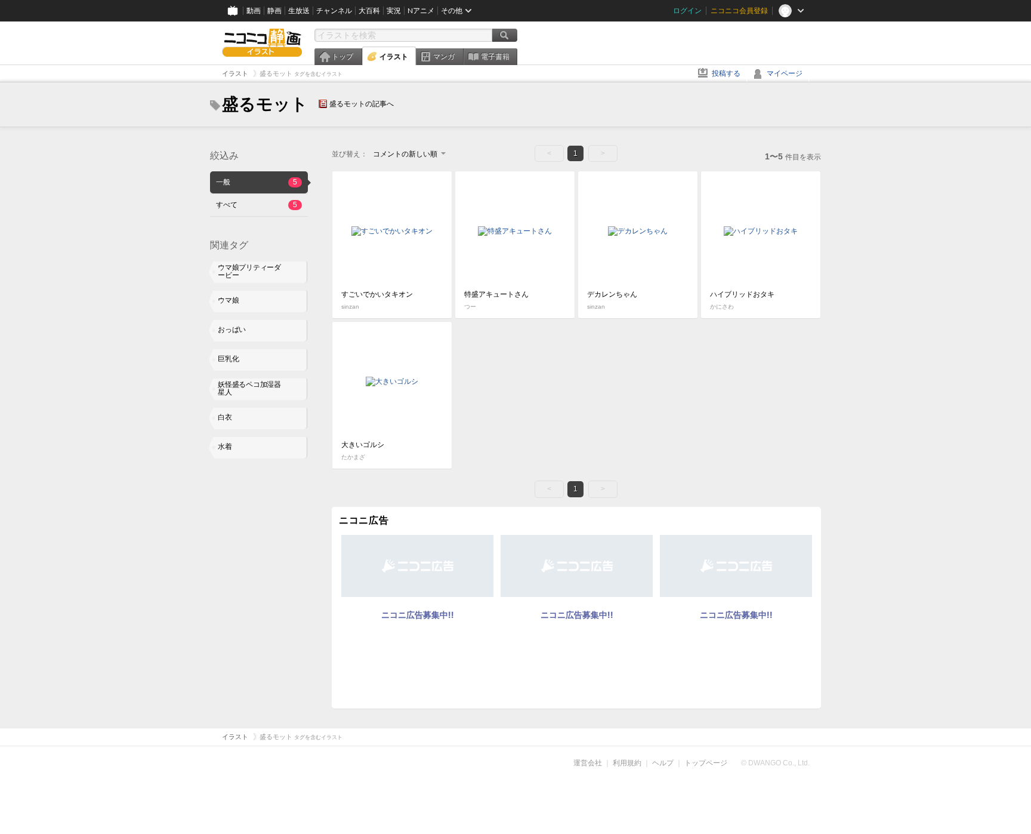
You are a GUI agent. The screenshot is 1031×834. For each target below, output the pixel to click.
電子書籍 (495, 57)
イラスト (393, 57)
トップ (342, 57)
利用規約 (627, 763)
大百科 (369, 10)
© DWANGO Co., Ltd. (775, 763)
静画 (274, 10)
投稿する (726, 73)
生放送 (299, 10)
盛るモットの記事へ (361, 104)
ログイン (687, 10)
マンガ (444, 57)
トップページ (705, 763)
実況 (394, 10)
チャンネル (334, 10)
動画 (253, 10)
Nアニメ (421, 10)
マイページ (784, 73)
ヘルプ (663, 763)
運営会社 (587, 763)
